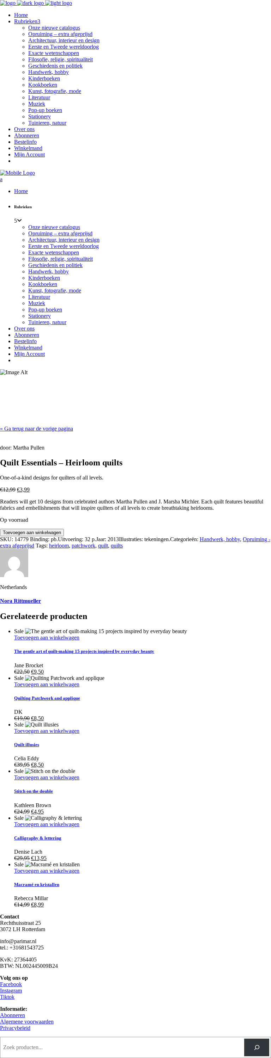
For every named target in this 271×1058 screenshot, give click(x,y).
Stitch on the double (33, 791)
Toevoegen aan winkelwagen (32, 532)
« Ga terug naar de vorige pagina (36, 429)
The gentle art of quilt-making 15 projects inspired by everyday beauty (84, 651)
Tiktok (7, 997)
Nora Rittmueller (20, 601)
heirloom (59, 546)
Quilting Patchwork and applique (47, 698)
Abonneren (12, 1015)
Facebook (11, 984)
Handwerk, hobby (220, 539)
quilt (103, 546)
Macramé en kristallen (36, 884)
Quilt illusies (26, 744)
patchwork (83, 546)
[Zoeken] (256, 1047)
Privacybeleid (15, 1028)
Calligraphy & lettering (37, 838)
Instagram (11, 991)
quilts (117, 546)
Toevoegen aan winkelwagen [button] (46, 638)
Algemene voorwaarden (27, 1022)
